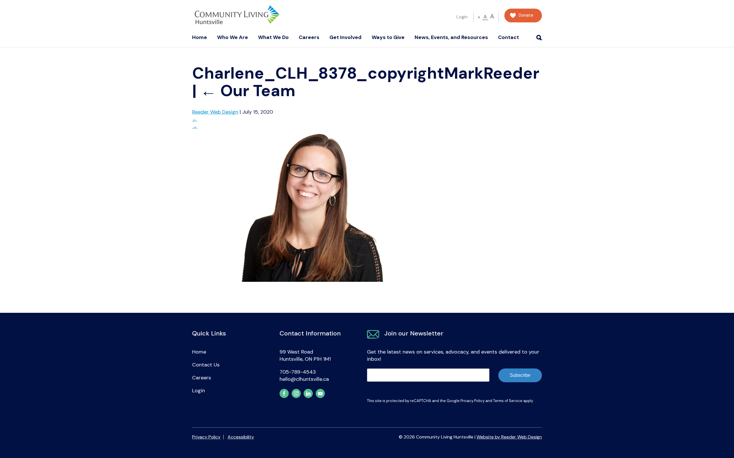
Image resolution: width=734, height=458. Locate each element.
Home (199, 37)
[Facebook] (284, 393)
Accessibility (241, 437)
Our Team (247, 90)
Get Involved (345, 37)
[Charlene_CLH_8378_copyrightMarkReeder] (305, 280)
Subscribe (520, 375)
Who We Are (232, 37)
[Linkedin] (308, 393)
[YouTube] (320, 393)
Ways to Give (388, 37)
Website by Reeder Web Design (509, 437)
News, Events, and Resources (451, 37)
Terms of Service (507, 400)
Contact (508, 37)
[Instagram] (296, 393)
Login (462, 17)
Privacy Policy (472, 400)
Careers (309, 37)
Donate (526, 15)
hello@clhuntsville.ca (304, 379)
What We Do (273, 37)
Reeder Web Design (215, 111)
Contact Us (206, 364)
